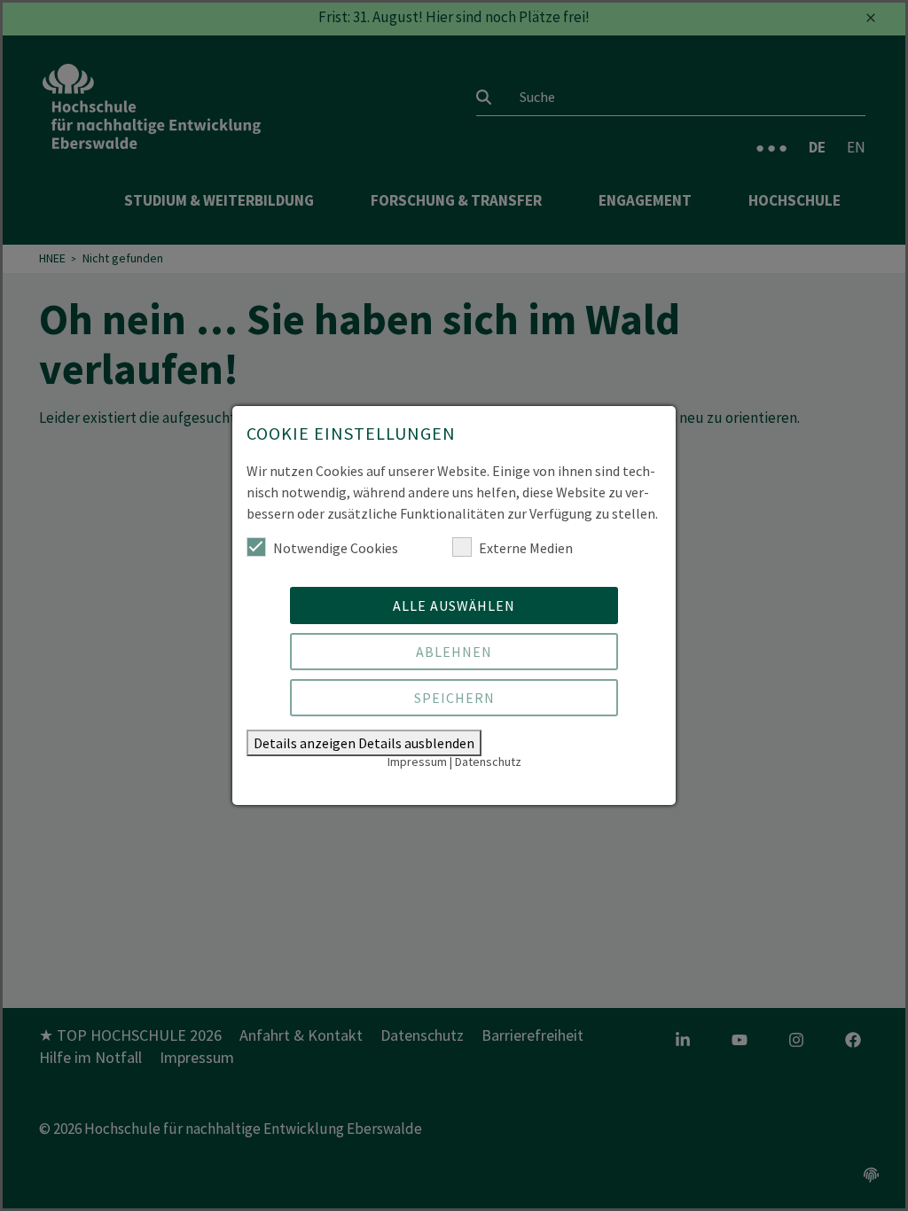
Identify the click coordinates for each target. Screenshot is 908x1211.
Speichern (454, 698)
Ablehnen (454, 651)
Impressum (417, 762)
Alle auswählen (454, 605)
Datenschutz (488, 762)
